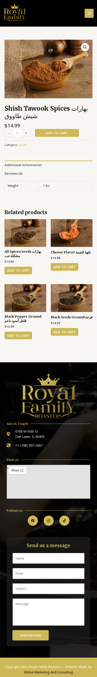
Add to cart (57, 133)
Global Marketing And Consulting (48, 672)
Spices (22, 145)
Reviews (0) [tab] (13, 173)
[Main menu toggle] (89, 13)
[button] (85, 47)
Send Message (30, 635)
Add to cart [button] (18, 270)
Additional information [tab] (23, 165)
